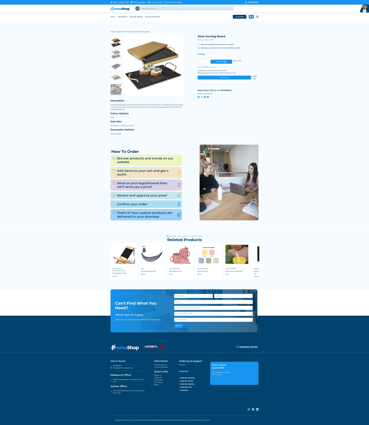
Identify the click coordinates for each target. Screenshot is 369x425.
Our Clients (158, 382)
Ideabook (157, 377)
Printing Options (160, 365)
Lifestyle (120, 32)
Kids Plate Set (202, 271)
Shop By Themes (136, 17)
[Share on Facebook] (199, 97)
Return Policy (205, 420)
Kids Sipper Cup (175, 271)
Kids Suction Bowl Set (233, 271)
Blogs (156, 384)
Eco (142, 269)
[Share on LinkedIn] (205, 97)
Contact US (183, 371)
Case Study (158, 380)
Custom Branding (161, 367)
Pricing (201, 54)
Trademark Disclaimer (178, 420)
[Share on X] (202, 97)
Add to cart (254, 77)
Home (113, 17)
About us (157, 375)
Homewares (128, 32)
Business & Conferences (118, 270)
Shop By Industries (152, 17)
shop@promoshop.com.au (123, 368)
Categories (122, 17)
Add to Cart (224, 77)
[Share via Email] (208, 97)
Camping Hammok (148, 271)
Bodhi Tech (166, 420)
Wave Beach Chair (119, 273)
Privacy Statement (193, 420)
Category (182, 365)
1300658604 (117, 365)
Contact (241, 17)
